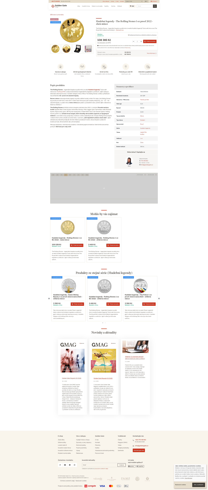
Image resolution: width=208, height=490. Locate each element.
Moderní (142, 120)
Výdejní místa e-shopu (83, 440)
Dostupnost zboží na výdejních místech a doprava (142, 35)
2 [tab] (105, 323)
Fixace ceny (127, 47)
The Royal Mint (61, 91)
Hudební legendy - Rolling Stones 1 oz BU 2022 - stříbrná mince (103, 239)
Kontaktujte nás (139, 450)
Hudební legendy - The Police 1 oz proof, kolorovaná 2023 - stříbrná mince (138, 297)
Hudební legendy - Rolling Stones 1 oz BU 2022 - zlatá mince (67, 239)
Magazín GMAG (122, 442)
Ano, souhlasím (198, 484)
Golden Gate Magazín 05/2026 (71, 378)
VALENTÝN (143, 132)
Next (159, 298)
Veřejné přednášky (123, 448)
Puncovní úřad (99, 453)
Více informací (151, 53)
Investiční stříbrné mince (65, 450)
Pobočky (97, 445)
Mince (142, 116)
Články (120, 440)
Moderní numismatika (97, 6)
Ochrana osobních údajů (67, 481)
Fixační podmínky (81, 448)
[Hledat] (155, 6)
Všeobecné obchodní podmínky (104, 450)
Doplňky (106, 6)
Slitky (78, 6)
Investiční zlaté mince (64, 448)
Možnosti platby (81, 445)
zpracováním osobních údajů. (101, 468)
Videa (119, 445)
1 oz (141, 138)
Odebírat (121, 465)
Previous (49, 298)
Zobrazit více (120, 30)
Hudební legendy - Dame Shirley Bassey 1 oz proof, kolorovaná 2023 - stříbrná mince (67, 297)
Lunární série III (62, 445)
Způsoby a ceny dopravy (83, 442)
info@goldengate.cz (147, 165)
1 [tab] (103, 323)
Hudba (142, 134)
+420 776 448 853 (55, 1)
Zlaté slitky (61, 440)
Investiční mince (86, 6)
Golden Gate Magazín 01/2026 (103, 378)
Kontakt (122, 1)
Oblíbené (119, 6)
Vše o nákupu (106, 1)
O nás (117, 1)
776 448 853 (144, 160)
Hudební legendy (94, 89)
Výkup (112, 1)
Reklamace (79, 453)
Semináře (121, 450)
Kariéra (97, 448)
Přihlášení (154, 1)
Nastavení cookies (180, 484)
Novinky (113, 6)
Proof (141, 124)
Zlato (141, 142)
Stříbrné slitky (62, 442)
